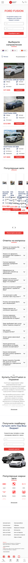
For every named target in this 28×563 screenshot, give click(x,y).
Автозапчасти (6, 523)
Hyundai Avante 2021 (6, 193)
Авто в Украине (7, 527)
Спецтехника (6, 525)
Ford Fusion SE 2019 (11, 147)
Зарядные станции (19, 527)
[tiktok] (9, 556)
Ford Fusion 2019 (10, 113)
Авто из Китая (6, 532)
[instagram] (14, 556)
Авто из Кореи (7, 534)
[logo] (13, 2)
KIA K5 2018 (12, 193)
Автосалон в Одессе (19, 534)
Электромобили (18, 523)
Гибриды (16, 525)
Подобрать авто (14, 33)
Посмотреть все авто (14, 233)
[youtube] (19, 556)
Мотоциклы (17, 530)
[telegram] (4, 556)
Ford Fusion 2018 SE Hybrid (14, 80)
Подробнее (19, 90)
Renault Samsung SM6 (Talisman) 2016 (22, 195)
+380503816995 (23, 2)
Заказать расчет (14, 449)
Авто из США (6, 530)
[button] (2, 2)
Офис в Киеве (18, 537)
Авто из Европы (18, 532)
